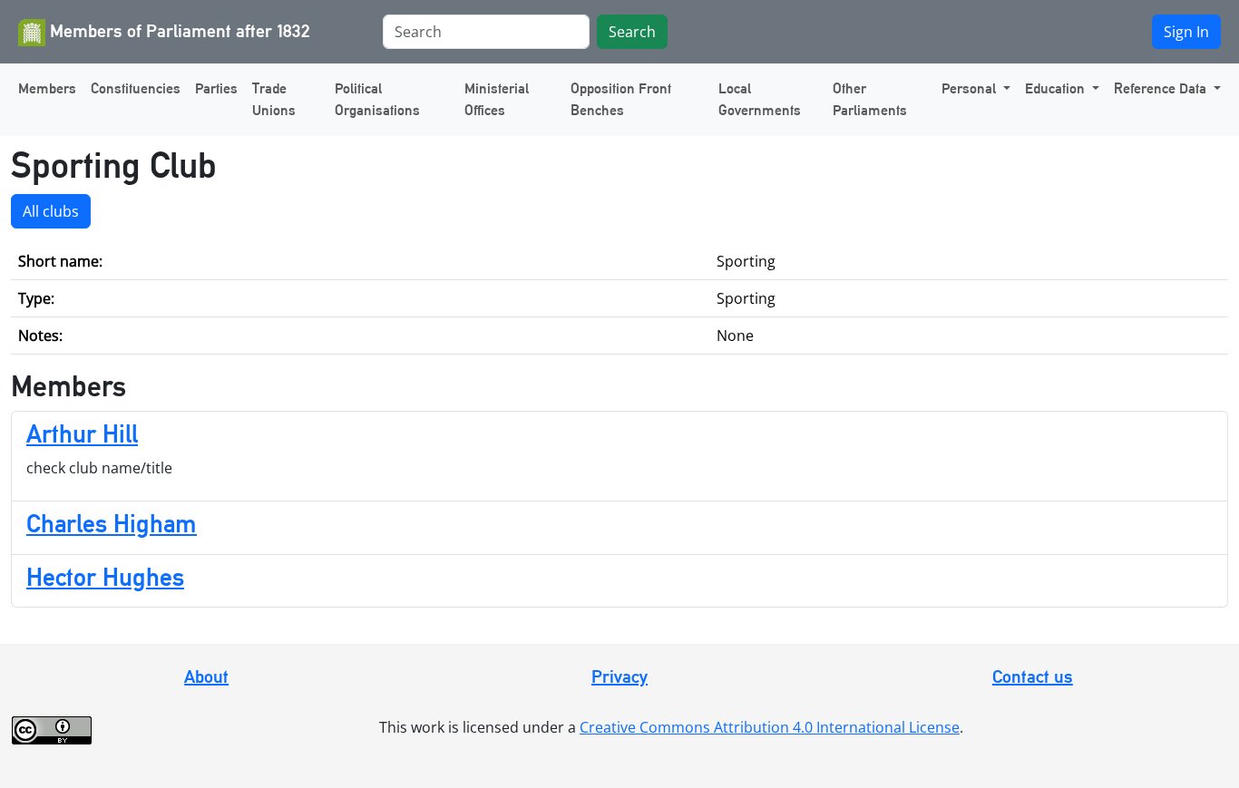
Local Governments (759, 99)
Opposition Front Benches (621, 99)
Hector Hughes (105, 576)
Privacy (619, 676)
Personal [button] (970, 88)
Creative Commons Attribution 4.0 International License (770, 727)
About (206, 676)
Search (632, 32)
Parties (216, 88)
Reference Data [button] (1162, 88)
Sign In (1186, 32)
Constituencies (135, 88)
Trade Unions (274, 99)
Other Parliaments (870, 99)
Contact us (1032, 676)
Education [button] (1056, 88)
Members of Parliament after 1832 (177, 31)
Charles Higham (111, 523)
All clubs (51, 211)
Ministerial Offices (496, 99)
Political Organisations (377, 99)
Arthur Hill (82, 433)
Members (47, 88)
